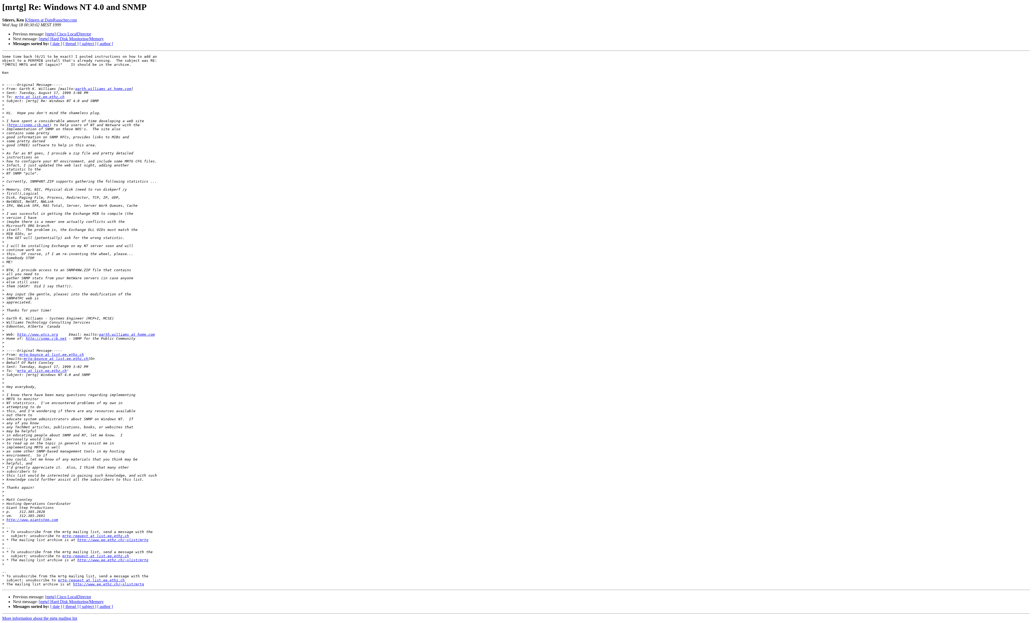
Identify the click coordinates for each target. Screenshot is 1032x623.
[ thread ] (70, 43)
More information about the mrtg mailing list (39, 618)
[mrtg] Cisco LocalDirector (68, 34)
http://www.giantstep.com (32, 520)
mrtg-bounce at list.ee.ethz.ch (51, 355)
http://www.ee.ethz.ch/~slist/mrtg (112, 540)
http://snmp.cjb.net (29, 125)
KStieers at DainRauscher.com (51, 20)
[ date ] (56, 43)
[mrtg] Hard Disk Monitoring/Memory (71, 39)
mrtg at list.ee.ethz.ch (39, 97)
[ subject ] (88, 43)
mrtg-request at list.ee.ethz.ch (95, 536)
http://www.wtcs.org (37, 334)
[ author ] (105, 43)
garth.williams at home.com (103, 89)
